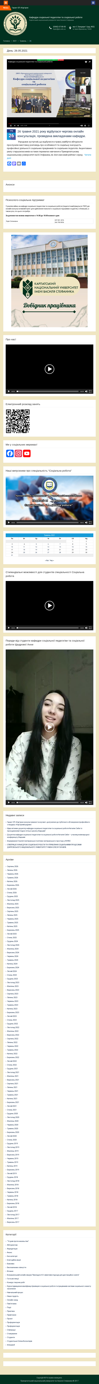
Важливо (10, 1264)
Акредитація (12, 1249)
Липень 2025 (12, 915)
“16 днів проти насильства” (18, 1241)
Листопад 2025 (13, 900)
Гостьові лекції (13, 1279)
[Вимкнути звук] (86, 391)
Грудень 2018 (12, 1177)
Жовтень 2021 (12, 1076)
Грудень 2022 (12, 1024)
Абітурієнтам (12, 1245)
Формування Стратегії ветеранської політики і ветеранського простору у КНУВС (39, 841)
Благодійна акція (14, 1260)
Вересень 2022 (13, 1035)
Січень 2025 (12, 938)
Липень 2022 (12, 1042)
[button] (49, 369)
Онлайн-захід (12, 1300)
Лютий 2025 (12, 934)
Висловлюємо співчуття (16, 1267)
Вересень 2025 (13, 908)
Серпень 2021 (12, 1084)
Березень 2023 (13, 1012)
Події (9, 1307)
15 (73, 547)
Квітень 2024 (12, 964)
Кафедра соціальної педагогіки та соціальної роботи (55, 17)
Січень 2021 (12, 1110)
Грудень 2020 (12, 1114)
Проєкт (10, 1319)
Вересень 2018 (13, 1188)
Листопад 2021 (13, 1072)
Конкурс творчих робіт (16, 1282)
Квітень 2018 (12, 1200)
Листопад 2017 (13, 1215)
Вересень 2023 (13, 990)
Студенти (11, 1337)
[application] (49, 369)
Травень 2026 (12, 878)
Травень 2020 (12, 1128)
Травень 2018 (12, 1196)
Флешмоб (11, 1345)
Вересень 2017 (13, 1222)
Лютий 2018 (12, 1207)
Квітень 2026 (12, 881)
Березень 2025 (13, 930)
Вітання (10, 1271)
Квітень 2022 (12, 1054)
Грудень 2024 (12, 941)
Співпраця (11, 1330)
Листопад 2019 (13, 1147)
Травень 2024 (12, 960)
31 (12, 555)
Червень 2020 (12, 1125)
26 (36, 552)
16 (86, 547)
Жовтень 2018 (12, 1185)
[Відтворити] (9, 391)
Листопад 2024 (13, 945)
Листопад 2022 (13, 1027)
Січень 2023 (12, 1020)
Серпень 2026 (12, 866)
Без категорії (12, 1256)
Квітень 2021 (12, 1099)
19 (36, 550)
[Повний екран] (90, 391)
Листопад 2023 (13, 982)
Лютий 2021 (12, 1106)
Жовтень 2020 (12, 1121)
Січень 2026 (12, 893)
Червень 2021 (12, 1091)
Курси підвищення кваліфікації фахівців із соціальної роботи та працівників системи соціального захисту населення (49, 1287)
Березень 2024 (13, 967)
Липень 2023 (12, 997)
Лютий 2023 (12, 1016)
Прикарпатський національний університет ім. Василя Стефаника (46, 1381)
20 (48, 550)
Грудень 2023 (12, 979)
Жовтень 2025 (12, 904)
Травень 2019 (12, 1162)
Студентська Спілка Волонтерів (19, 1341)
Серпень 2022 (12, 1039)
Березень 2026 (13, 885)
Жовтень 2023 (12, 986)
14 (60, 547)
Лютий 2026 (12, 889)
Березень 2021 (13, 1102)
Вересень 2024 (13, 953)
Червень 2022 (12, 1046)
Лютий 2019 (12, 1173)
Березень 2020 (13, 1132)
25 (24, 552)
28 (60, 552)
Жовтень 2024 (12, 949)
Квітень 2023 (12, 1009)
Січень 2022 (12, 1065)
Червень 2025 (12, 919)
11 (24, 547)
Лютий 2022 (12, 1061)
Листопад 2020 (13, 1117)
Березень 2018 (13, 1203)
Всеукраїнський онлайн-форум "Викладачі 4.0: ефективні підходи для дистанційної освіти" (43, 1275)
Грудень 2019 (12, 1143)
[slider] (47, 391)
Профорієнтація (13, 1322)
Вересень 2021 (13, 1080)
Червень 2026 (12, 874)
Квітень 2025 (12, 926)
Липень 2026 (12, 870)
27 (48, 552)
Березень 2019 (13, 1170)
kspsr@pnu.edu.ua (59, 29)
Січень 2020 (12, 1140)
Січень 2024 (12, 975)
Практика (11, 1311)
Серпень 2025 (12, 911)
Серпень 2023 (12, 994)
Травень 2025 (12, 923)
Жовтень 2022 (12, 1031)
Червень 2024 (12, 956)
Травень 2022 (12, 1050)
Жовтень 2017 (12, 1218)
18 (24, 550)
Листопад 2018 (13, 1181)
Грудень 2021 (12, 1069)
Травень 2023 (12, 1005)
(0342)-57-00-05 (59, 27)
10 (12, 547)
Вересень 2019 (13, 1155)
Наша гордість (13, 1296)
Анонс (9, 1252)
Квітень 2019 (12, 1166)
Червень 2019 (12, 1158)
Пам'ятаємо (12, 1304)
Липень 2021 (12, 1087)
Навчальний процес (15, 1292)
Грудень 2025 (12, 896)
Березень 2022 (13, 1057)
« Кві (47, 560)
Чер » (52, 560)
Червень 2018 (12, 1192)
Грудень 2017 (12, 1211)
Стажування (12, 1334)
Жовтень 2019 (12, 1151)
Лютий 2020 (12, 1136)
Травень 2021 (12, 1095)
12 (36, 547)
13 (48, 547)
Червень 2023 (12, 1001)
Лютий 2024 (12, 971)
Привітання (11, 1315)
